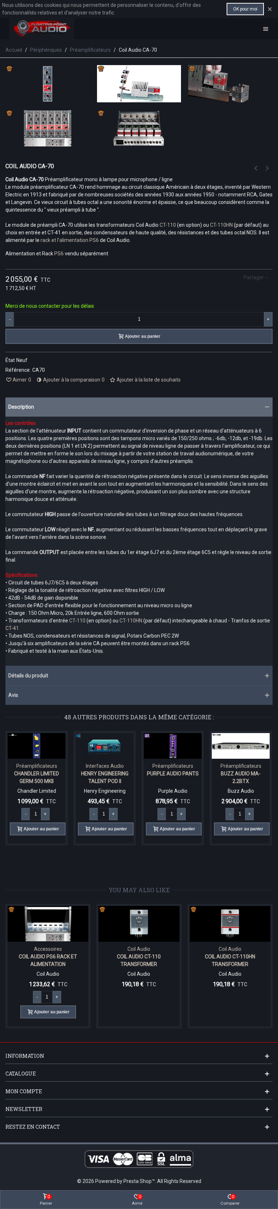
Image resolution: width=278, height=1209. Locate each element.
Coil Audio (138, 949)
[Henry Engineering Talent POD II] (105, 746)
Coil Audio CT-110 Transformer (139, 960)
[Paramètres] (266, 28)
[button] (139, 407)
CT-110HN (221, 225)
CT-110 (168, 225)
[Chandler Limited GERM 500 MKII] (37, 746)
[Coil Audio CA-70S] (267, 168)
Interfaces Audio (105, 766)
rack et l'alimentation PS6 (70, 240)
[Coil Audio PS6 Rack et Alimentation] (48, 924)
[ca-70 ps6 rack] (47, 143)
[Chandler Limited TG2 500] (255, 168)
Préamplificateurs (36, 766)
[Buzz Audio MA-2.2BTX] (241, 746)
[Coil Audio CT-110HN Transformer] (230, 924)
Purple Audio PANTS (173, 773)
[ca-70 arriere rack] (139, 143)
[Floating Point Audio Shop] (41, 28)
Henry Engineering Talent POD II (105, 777)
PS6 (59, 253)
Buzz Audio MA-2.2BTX (241, 777)
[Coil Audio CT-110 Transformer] (138, 924)
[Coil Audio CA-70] (47, 98)
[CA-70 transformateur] (230, 98)
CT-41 (12, 628)
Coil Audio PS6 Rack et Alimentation (48, 960)
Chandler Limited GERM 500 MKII (36, 777)
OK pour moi (245, 9)
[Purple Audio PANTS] (173, 746)
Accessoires (48, 949)
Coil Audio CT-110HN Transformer (230, 960)
